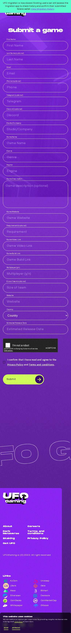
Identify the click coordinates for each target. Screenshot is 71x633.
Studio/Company (14, 123)
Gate (43, 586)
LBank (13, 586)
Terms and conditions (41, 364)
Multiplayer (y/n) (13, 267)
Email (9, 67)
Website (10, 295)
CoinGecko (15, 601)
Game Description (14, 179)
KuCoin (13, 581)
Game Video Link (14, 240)
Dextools (45, 596)
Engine (9, 165)
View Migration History (42, 9)
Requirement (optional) (16, 226)
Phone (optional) (14, 81)
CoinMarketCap (47, 601)
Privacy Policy (15, 364)
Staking (9, 538)
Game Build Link (13, 253)
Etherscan (15, 596)
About (7, 526)
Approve (16, 628)
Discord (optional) (14, 109)
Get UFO (9, 543)
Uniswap (45, 581)
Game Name (12, 137)
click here (19, 621)
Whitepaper (16, 606)
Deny (6, 628)
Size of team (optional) (16, 281)
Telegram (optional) (15, 95)
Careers (33, 526)
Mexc (13, 591)
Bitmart (44, 591)
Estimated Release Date (17, 323)
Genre (9, 151)
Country (10, 309)
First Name (11, 39)
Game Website (13, 212)
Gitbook (45, 606)
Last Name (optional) (15, 53)
